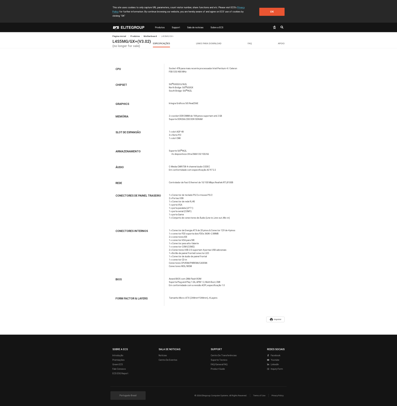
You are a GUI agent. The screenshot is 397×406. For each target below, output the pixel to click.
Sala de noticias (195, 27)
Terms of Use (259, 395)
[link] (135, 36)
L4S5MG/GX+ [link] (167, 36)
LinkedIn (274, 364)
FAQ (250, 43)
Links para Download (208, 43)
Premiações (118, 360)
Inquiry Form (276, 369)
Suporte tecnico (219, 360)
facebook (275, 355)
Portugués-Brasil (128, 395)
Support (176, 27)
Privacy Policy (277, 395)
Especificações (161, 43)
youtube (274, 360)
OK (272, 11)
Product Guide (218, 369)
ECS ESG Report (120, 373)
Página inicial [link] (119, 36)
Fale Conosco (119, 369)
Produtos (160, 27)
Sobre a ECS (217, 27)
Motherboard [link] (150, 36)
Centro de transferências (224, 355)
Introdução (117, 355)
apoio (281, 43)
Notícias (163, 355)
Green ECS (117, 364)
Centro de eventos (168, 360)
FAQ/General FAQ (219, 364)
